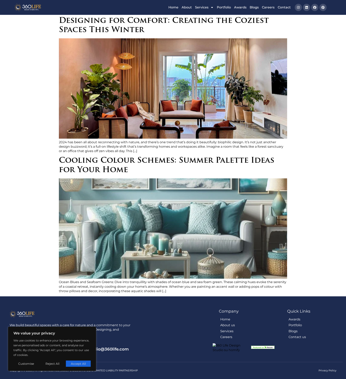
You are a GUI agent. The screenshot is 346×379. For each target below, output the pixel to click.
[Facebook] (314, 7)
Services (201, 7)
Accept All (78, 364)
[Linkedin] (306, 7)
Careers (268, 7)
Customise (26, 364)
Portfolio (224, 7)
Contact (284, 7)
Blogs (254, 7)
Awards (240, 7)
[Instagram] (298, 7)
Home (173, 7)
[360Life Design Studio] (27, 7)
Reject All (52, 364)
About (187, 7)
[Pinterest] (323, 7)
